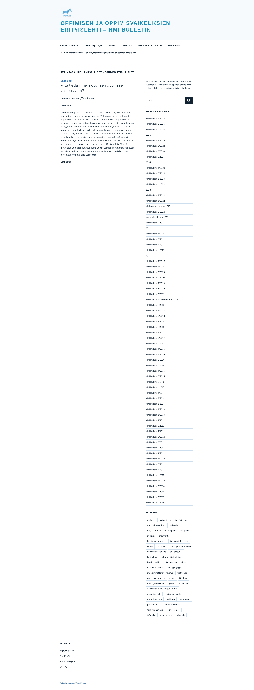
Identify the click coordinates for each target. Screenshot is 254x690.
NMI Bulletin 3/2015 (155, 376)
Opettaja (183, 578)
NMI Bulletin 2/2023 (155, 178)
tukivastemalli (173, 610)
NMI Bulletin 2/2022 (155, 211)
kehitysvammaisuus (156, 541)
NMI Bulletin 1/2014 (155, 502)
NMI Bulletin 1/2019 (155, 305)
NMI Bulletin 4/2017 (155, 332)
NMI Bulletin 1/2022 (155, 222)
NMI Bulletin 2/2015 (155, 382)
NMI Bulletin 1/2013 (155, 425)
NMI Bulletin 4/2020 (155, 261)
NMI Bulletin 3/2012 (155, 436)
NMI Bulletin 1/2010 (155, 491)
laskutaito (161, 546)
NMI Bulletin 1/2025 (155, 129)
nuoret (172, 578)
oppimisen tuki (154, 594)
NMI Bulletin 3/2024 (155, 146)
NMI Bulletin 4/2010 (155, 458)
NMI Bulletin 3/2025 (155, 118)
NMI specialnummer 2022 (158, 206)
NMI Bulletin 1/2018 (155, 327)
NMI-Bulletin (174, 45)
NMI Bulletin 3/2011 (155, 464)
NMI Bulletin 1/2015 (155, 387)
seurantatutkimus (171, 604)
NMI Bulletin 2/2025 (155, 124)
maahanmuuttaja (155, 567)
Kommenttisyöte (67, 661)
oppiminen (183, 583)
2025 (148, 135)
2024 (148, 162)
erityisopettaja (154, 530)
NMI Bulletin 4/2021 (155, 233)
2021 (148, 255)
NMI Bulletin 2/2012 (155, 442)
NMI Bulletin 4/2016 (155, 349)
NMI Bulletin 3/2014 (155, 398)
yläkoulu (181, 615)
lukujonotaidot (154, 562)
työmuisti (151, 615)
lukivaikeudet (176, 551)
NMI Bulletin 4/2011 (155, 453)
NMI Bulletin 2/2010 (155, 486)
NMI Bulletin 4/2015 (155, 371)
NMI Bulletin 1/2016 (155, 365)
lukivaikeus (152, 557)
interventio (164, 536)
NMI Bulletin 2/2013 (155, 420)
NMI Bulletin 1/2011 (155, 475)
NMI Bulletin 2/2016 (155, 360)
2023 (148, 189)
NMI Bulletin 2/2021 (155, 244)
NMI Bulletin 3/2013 (155, 414)
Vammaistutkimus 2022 (157, 217)
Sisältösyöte (65, 656)
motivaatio (182, 573)
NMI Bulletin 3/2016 (155, 354)
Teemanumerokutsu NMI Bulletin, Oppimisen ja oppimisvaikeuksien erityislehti (98, 52)
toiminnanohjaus (155, 610)
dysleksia (173, 525)
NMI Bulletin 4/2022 (155, 195)
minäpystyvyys (174, 567)
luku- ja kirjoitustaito (171, 557)
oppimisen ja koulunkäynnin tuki (162, 588)
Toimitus (113, 45)
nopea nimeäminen (156, 578)
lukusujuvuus (170, 562)
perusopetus (184, 599)
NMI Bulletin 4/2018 (155, 310)
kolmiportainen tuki (179, 541)
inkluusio (151, 536)
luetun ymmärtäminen (180, 546)
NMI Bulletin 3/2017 (155, 338)
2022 (148, 228)
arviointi (163, 520)
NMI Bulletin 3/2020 (155, 266)
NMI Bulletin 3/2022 (155, 200)
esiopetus (184, 530)
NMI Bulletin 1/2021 (155, 250)
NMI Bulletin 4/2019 (155, 283)
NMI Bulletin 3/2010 (155, 480)
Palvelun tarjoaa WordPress (73, 683)
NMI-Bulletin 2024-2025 (150, 45)
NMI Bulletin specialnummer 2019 (162, 299)
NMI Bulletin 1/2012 (155, 447)
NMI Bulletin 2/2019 (155, 294)
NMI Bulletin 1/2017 (155, 343)
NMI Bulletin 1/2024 (155, 157)
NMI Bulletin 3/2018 (155, 316)
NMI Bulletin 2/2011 (155, 469)
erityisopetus (170, 530)
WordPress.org (67, 667)
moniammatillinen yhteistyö (160, 573)
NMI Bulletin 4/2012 (155, 431)
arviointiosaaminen (156, 525)
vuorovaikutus (166, 615)
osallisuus (170, 599)
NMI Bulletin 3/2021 (155, 239)
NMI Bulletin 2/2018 (155, 321)
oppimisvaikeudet (173, 594)
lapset (150, 546)
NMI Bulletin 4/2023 (155, 168)
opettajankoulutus (155, 583)
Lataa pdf (66, 162)
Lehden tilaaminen (69, 45)
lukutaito (185, 562)
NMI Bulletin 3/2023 (155, 173)
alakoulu (151, 520)
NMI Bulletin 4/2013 (155, 409)
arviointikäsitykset (179, 520)
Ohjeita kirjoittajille (93, 45)
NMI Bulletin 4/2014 (155, 393)
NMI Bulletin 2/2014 (155, 403)
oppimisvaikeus (154, 599)
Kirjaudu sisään (67, 650)
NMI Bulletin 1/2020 (155, 277)
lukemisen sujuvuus (156, 551)
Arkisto (126, 45)
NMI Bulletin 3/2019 (155, 288)
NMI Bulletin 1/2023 (155, 184)
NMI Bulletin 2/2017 (155, 497)
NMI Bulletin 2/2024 (155, 151)
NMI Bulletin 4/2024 (155, 140)
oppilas (171, 583)
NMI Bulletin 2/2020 (155, 272)
